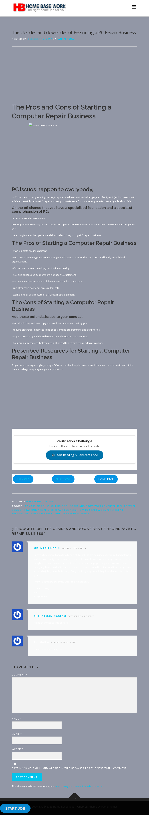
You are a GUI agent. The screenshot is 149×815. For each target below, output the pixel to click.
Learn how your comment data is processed (79, 786)
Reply (83, 548)
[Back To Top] (74, 798)
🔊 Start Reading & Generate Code (74, 455)
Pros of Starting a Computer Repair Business (57, 513)
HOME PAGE (106, 479)
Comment (20, 674)
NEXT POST (63, 479)
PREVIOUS (23, 479)
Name (17, 718)
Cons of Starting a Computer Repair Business (44, 509)
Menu (134, 6)
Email (17, 733)
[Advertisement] (74, 77)
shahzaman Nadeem (50, 616)
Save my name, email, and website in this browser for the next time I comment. (69, 768)
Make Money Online (39, 501)
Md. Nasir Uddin (47, 548)
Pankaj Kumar (66, 39)
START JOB (15, 808)
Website (17, 749)
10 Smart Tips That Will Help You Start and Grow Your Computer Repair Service (79, 506)
